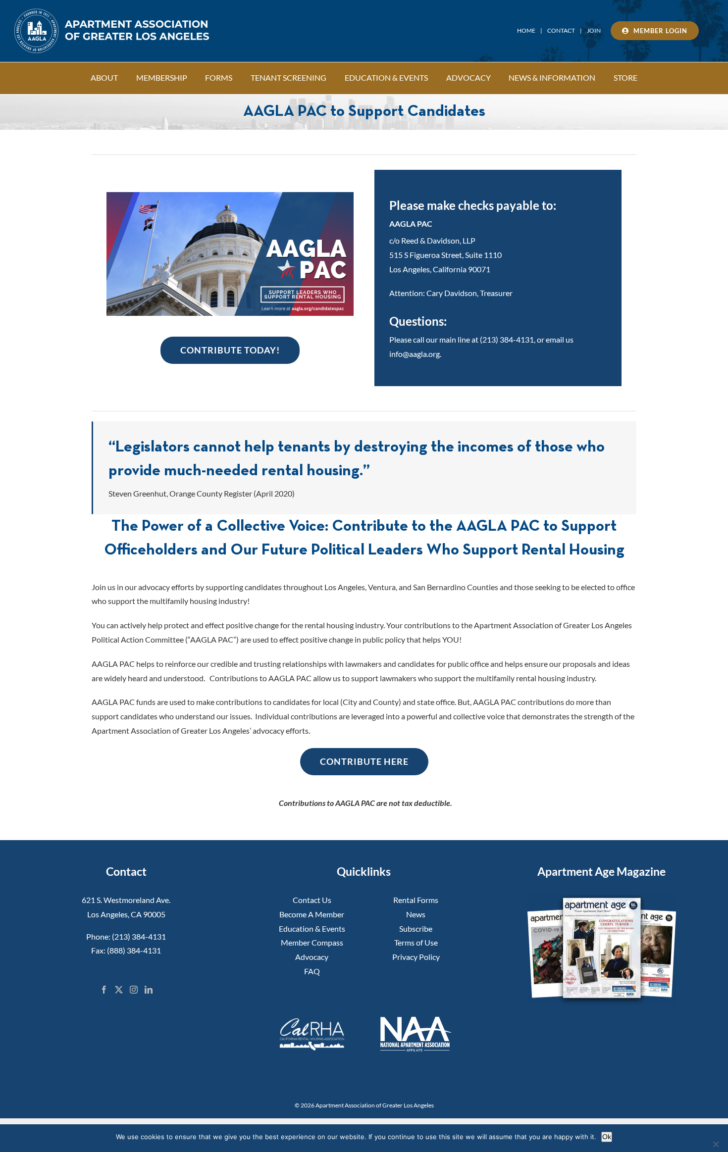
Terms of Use (416, 942)
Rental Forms (415, 899)
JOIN (594, 30)
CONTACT (561, 30)
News (415, 914)
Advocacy (311, 956)
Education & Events (312, 928)
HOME (526, 30)
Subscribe (415, 928)
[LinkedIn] (149, 990)
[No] (716, 1144)
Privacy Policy (416, 956)
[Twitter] (119, 990)
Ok (606, 1137)
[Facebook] (104, 990)
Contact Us (312, 899)
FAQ (312, 971)
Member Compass (312, 942)
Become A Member (311, 914)
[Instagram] (134, 990)
